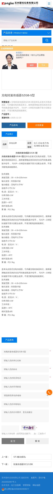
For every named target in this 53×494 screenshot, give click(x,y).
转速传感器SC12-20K (23, 464)
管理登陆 (26, 485)
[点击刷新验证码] (28, 428)
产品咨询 (14, 125)
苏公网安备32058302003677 (16, 489)
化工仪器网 (16, 485)
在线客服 (39, 125)
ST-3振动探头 (19, 457)
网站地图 (36, 485)
